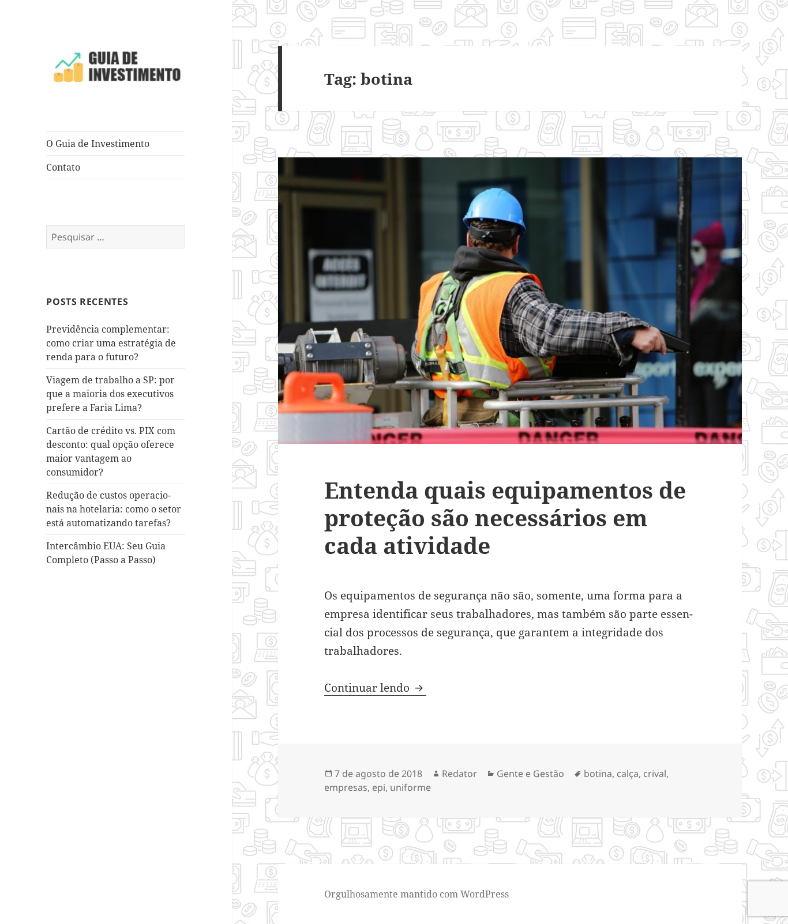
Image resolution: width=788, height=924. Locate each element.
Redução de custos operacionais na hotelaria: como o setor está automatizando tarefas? (113, 509)
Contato (63, 167)
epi (378, 787)
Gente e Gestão (530, 773)
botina (598, 773)
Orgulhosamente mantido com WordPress (416, 894)
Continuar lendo (375, 687)
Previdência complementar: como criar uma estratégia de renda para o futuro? (111, 343)
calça (628, 773)
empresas (345, 787)
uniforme (410, 787)
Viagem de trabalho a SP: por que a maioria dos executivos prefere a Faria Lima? (110, 394)
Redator (459, 773)
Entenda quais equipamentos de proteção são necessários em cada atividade (505, 517)
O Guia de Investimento (97, 143)
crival (654, 773)
